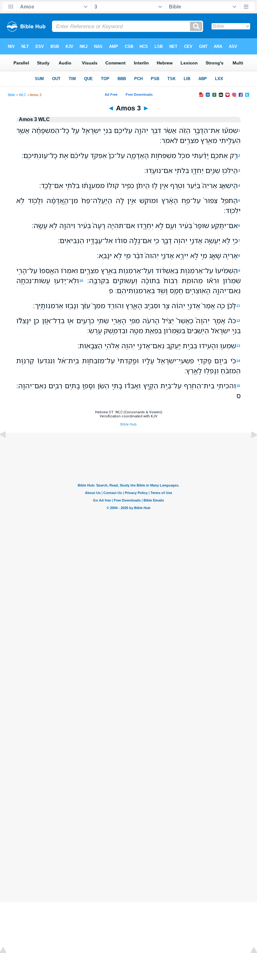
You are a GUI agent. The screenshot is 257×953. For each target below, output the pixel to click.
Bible (11, 95)
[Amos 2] (8, 449)
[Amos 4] (249, 449)
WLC (22, 95)
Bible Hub (128, 424)
